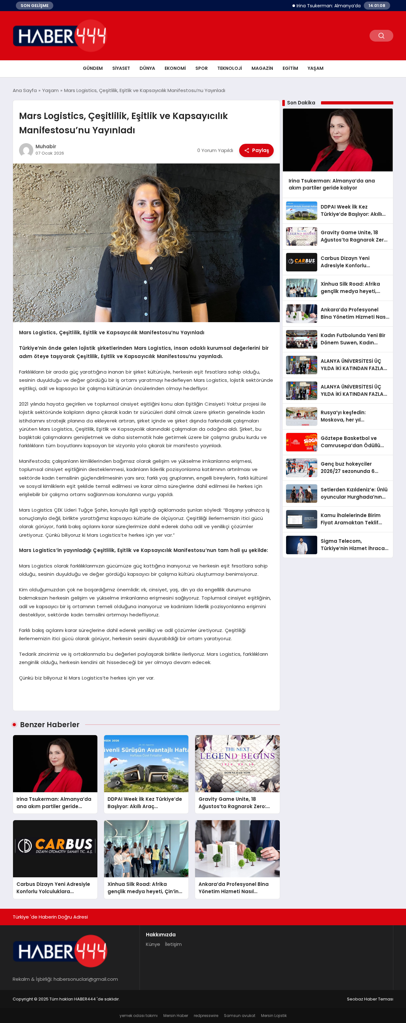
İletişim (173, 944)
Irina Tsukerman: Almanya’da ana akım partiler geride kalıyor (339, 6)
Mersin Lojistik (274, 1015)
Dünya (147, 68)
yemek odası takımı (139, 1015)
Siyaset (121, 68)
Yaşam (316, 68)
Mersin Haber (175, 1015)
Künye (153, 944)
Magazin (262, 68)
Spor (201, 68)
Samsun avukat (239, 1015)
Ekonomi (175, 68)
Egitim (290, 68)
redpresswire (206, 1015)
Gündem (93, 68)
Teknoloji (229, 68)
